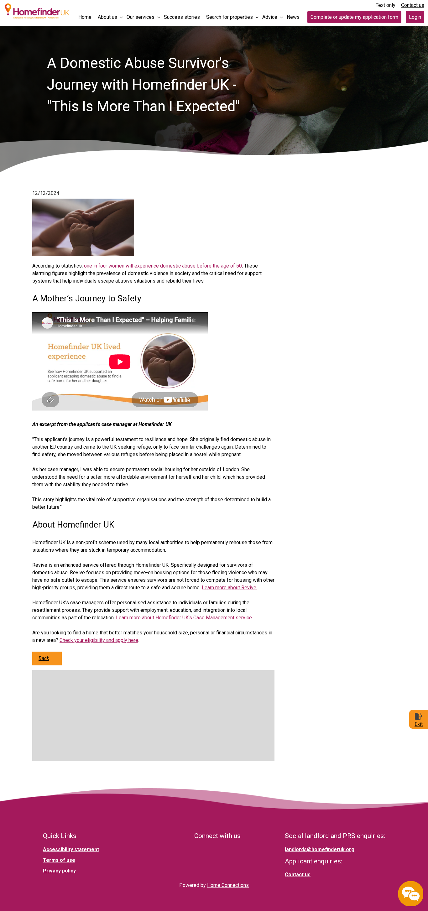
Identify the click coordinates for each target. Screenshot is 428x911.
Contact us (412, 5)
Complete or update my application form (354, 17)
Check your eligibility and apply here (99, 640)
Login (415, 17)
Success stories (182, 17)
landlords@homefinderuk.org (319, 849)
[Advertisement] (153, 715)
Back (44, 658)
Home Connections (228, 885)
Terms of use (59, 860)
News (293, 17)
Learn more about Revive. (229, 588)
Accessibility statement (71, 849)
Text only (385, 5)
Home (84, 17)
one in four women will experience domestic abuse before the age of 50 (163, 266)
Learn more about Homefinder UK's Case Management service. (184, 618)
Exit (419, 724)
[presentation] (109, 16)
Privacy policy (59, 871)
